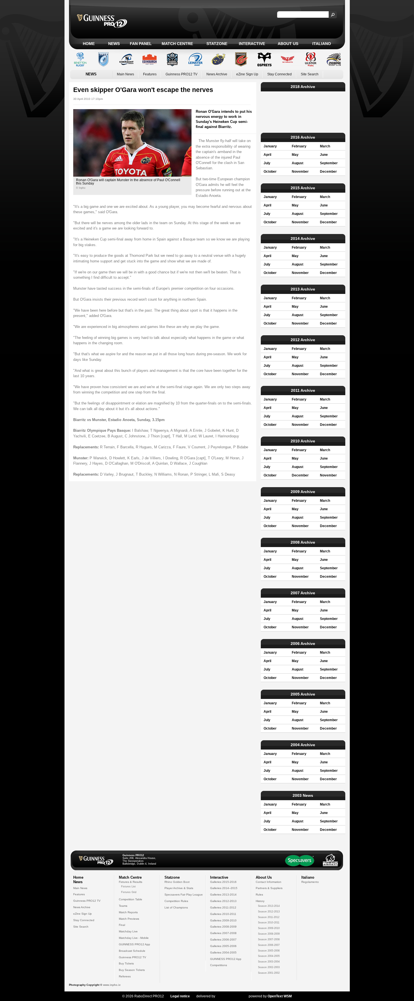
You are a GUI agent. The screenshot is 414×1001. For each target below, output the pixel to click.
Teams (123, 905)
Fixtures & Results (130, 881)
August (297, 163)
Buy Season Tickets (132, 969)
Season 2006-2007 (269, 945)
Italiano (321, 43)
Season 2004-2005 (269, 956)
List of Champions (176, 907)
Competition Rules (176, 901)
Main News (125, 74)
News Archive (216, 74)
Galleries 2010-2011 (223, 913)
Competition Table (130, 899)
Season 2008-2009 (269, 933)
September (329, 163)
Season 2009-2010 (269, 928)
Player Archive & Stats (178, 888)
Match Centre (177, 43)
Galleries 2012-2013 (223, 901)
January (270, 146)
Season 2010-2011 (268, 922)
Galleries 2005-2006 (223, 946)
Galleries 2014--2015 (223, 888)
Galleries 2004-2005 (223, 952)
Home (89, 43)
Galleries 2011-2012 (223, 907)
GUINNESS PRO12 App (134, 944)
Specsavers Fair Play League (183, 894)
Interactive (252, 43)
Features (150, 74)
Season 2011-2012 (268, 917)
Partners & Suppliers (269, 888)
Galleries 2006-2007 (223, 939)
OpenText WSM (280, 996)
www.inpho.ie (112, 985)
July (267, 163)
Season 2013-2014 (269, 906)
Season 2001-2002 (269, 972)
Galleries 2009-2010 (223, 920)
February (299, 146)
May (295, 154)
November (300, 171)
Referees (125, 976)
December (328, 171)
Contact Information (268, 881)
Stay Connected (279, 74)
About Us (288, 43)
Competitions (218, 965)
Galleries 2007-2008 (223, 933)
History (260, 901)
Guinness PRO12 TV (181, 74)
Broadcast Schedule (132, 950)
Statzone (216, 43)
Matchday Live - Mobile (134, 937)
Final (122, 924)
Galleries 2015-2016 (223, 881)
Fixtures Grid (128, 892)
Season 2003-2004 (269, 961)
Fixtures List (128, 886)
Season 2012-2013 (269, 911)
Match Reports (128, 912)
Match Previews (129, 918)
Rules (259, 894)
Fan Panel (141, 43)
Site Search (310, 74)
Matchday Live (128, 931)
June (324, 154)
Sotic (229, 996)
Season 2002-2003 (269, 967)
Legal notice (180, 996)
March (325, 146)
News (114, 43)
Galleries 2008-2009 (223, 926)
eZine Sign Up (247, 74)
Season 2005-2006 (269, 950)
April (267, 154)
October (270, 171)
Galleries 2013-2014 (223, 894)
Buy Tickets (126, 963)
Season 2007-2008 (269, 939)
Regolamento (310, 881)
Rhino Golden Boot (177, 881)
